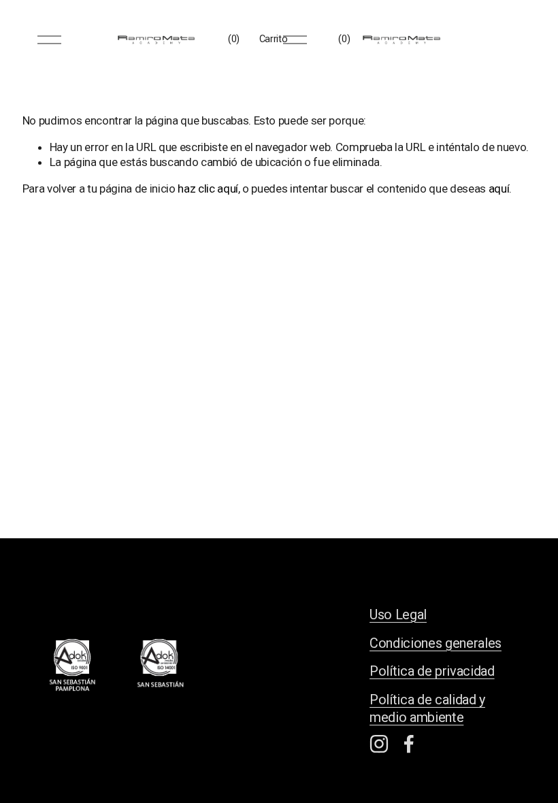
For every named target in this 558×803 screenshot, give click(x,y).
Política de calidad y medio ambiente (427, 708)
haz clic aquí (208, 188)
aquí (499, 188)
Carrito (273, 39)
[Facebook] (409, 743)
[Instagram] (379, 743)
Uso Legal (398, 615)
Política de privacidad (432, 671)
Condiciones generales (436, 643)
